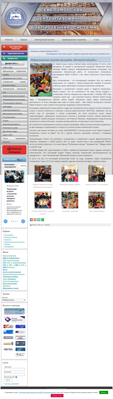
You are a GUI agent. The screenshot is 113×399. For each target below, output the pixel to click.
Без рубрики (8, 235)
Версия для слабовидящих (15, 150)
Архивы (5, 297)
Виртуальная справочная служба (14, 73)
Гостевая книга (9, 117)
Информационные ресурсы (14, 99)
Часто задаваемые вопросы (14, 140)
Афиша (23, 40)
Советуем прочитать (11, 110)
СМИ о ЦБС (8, 68)
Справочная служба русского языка (14, 83)
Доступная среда (10, 131)
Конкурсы (7, 239)
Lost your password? (11, 384)
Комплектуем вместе (11, 124)
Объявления (9, 246)
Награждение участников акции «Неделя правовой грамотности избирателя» (78, 54)
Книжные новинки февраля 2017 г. (45, 51)
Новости (9, 40)
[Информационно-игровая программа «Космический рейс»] (43, 182)
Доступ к (10, 63)
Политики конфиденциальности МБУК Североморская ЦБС (37, 392)
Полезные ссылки (10, 128)
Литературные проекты (12, 103)
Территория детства (16, 53)
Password (7, 372)
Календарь (7, 106)
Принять (103, 392)
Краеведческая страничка (74, 40)
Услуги (5, 121)
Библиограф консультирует (14, 96)
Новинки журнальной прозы (14, 242)
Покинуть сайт (57, 395)
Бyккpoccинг (15, 58)
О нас (96, 40)
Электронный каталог (45, 40)
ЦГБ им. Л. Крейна (43, 225)
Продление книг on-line (12, 78)
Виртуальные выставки (12, 114)
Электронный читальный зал (14, 90)
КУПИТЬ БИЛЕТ (10, 159)
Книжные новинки (10, 237)
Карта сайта (8, 135)
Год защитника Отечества (16, 47)
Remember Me (9, 377)
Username (7, 367)
